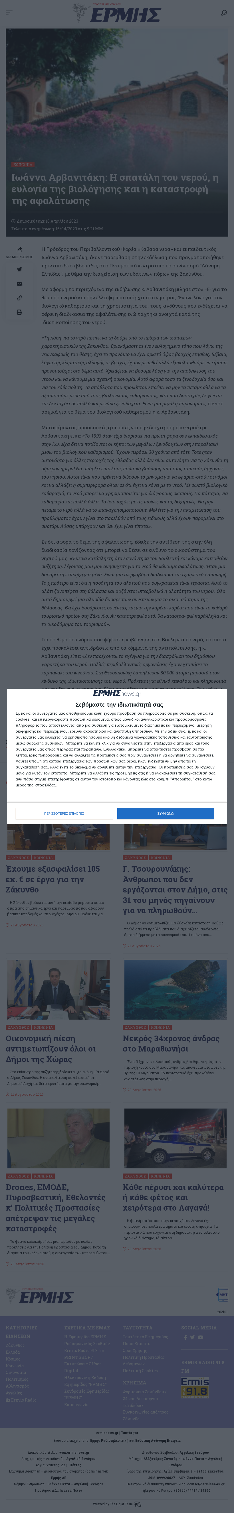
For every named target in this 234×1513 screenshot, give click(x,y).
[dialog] (117, 757)
